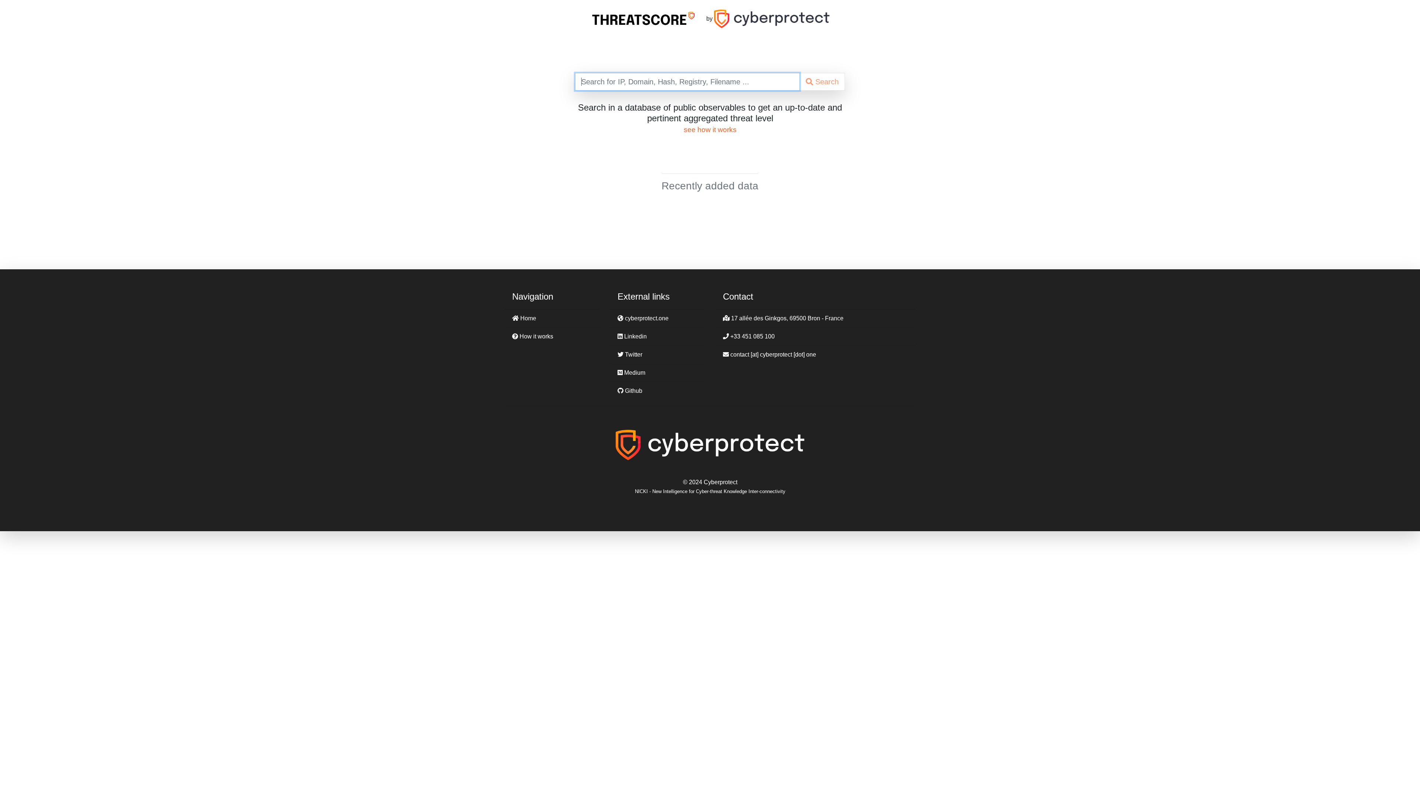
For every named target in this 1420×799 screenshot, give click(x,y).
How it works (535, 336)
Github (632, 391)
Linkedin (635, 336)
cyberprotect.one (646, 318)
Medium (634, 373)
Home (527, 318)
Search (826, 82)
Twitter (632, 354)
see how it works (710, 130)
